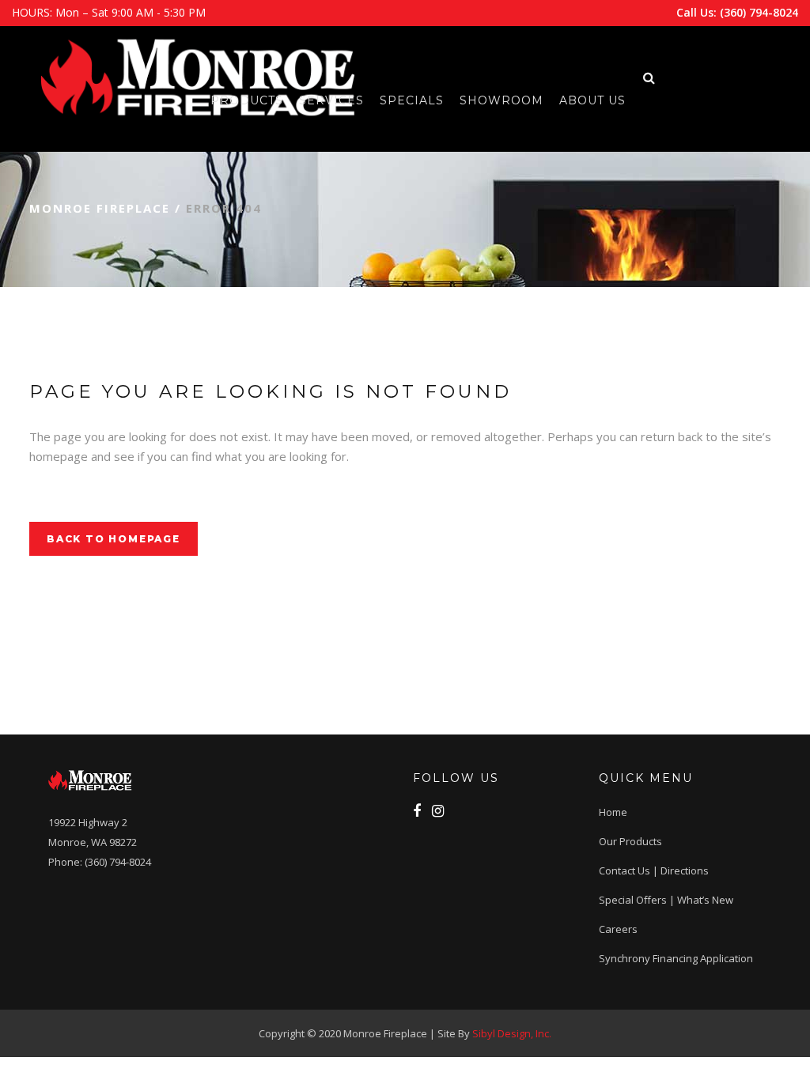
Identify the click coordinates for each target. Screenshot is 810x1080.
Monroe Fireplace (99, 208)
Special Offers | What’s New (666, 900)
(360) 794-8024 (759, 12)
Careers (618, 929)
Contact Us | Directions (654, 870)
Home (613, 812)
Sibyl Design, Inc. (511, 1033)
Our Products (630, 841)
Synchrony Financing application (676, 958)
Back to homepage (113, 539)
